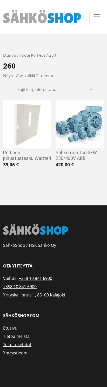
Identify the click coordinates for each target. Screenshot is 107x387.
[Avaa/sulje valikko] (96, 17)
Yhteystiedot (15, 353)
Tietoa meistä (16, 336)
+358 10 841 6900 (35, 278)
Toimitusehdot (17, 344)
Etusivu (9, 55)
